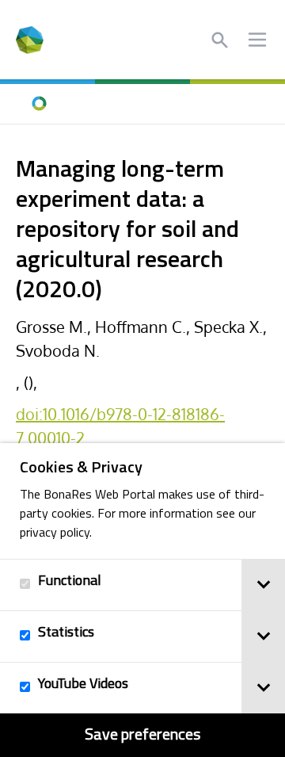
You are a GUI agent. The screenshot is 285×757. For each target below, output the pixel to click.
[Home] (40, 104)
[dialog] (142, 600)
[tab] (263, 585)
